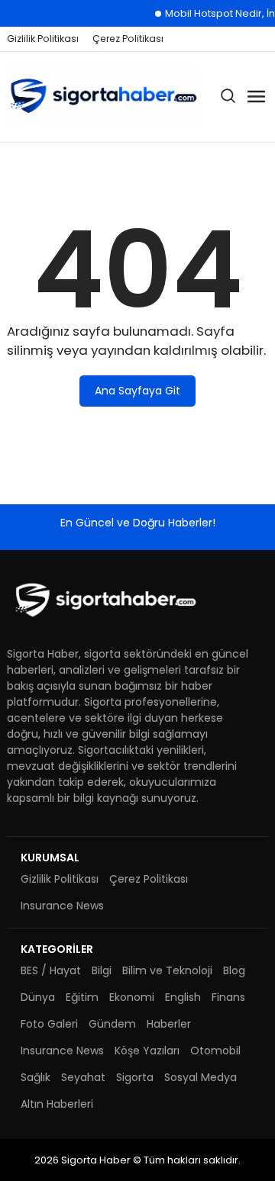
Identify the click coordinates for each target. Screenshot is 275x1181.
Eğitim (82, 997)
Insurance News (62, 905)
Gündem (112, 1023)
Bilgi (102, 970)
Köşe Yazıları (147, 1050)
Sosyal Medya (200, 1077)
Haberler (169, 1023)
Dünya (38, 997)
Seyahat (83, 1077)
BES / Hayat (51, 970)
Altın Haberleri (57, 1104)
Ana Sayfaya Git (137, 390)
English (183, 997)
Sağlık (35, 1077)
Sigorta (135, 1077)
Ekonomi (131, 997)
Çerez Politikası (127, 38)
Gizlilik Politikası (43, 38)
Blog (234, 970)
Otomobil (215, 1050)
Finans (228, 997)
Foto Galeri (49, 1023)
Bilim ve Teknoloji (167, 970)
